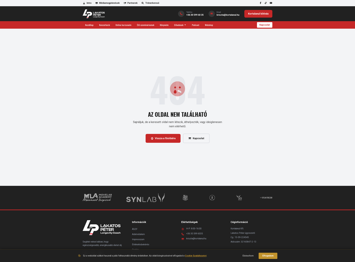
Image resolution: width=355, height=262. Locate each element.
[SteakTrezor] (266, 197)
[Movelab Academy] (97, 197)
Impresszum (138, 239)
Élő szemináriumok (145, 24)
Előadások (178, 24)
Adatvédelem (138, 234)
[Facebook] (260, 3)
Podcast (195, 24)
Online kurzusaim (123, 24)
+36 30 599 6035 (194, 233)
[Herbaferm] (212, 197)
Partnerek (132, 3)
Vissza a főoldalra (165, 138)
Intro (89, 3)
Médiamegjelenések (109, 3)
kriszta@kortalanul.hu (196, 238)
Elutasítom (248, 255)
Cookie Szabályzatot (195, 255)
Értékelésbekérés (140, 244)
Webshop (209, 24)
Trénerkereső (152, 3)
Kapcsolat (264, 25)
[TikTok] (265, 3)
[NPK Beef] (239, 197)
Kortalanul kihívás (258, 13)
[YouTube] (271, 3)
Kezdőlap (89, 24)
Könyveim (164, 24)
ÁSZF (134, 229)
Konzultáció (104, 24)
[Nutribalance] (185, 197)
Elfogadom (268, 255)
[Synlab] (145, 197)
